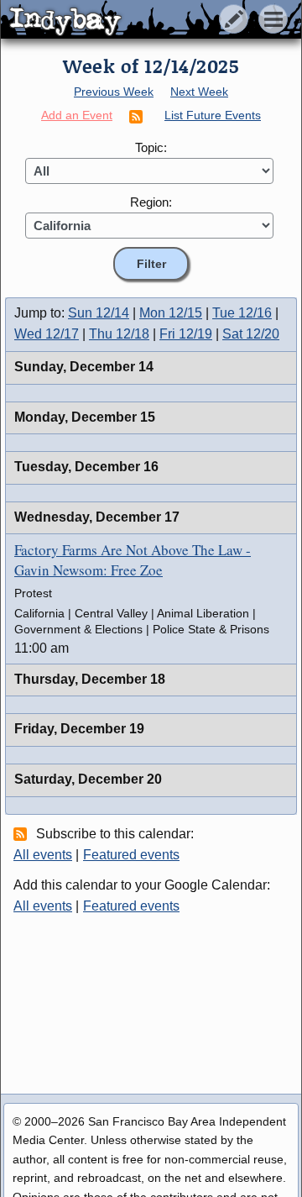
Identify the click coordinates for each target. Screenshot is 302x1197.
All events (42, 855)
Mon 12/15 (170, 313)
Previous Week (114, 91)
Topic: (151, 147)
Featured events (131, 855)
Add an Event (76, 115)
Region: (151, 202)
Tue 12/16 (242, 313)
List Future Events (212, 115)
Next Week (199, 91)
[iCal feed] (22, 833)
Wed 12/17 (46, 334)
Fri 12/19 (185, 334)
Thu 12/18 (119, 334)
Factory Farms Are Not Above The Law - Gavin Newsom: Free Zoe (132, 560)
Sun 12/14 (98, 313)
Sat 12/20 (250, 334)
